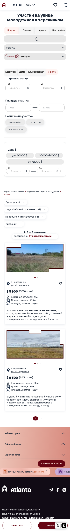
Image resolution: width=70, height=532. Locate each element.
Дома (22, 72)
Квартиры (10, 72)
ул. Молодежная (20, 285)
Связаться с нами (51, 463)
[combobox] (33, 39)
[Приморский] (23, 202)
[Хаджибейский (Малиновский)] (44, 209)
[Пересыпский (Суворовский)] (42, 217)
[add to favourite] (55, 4)
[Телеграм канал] (14, 5)
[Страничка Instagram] (19, 5)
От (9, 168)
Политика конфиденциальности (21, 509)
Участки (52, 72)
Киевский (11, 224)
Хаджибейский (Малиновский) (23, 209)
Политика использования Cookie (21, 514)
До (40, 168)
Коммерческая (36, 72)
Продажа (27, 30)
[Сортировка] (54, 236)
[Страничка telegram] (51, 491)
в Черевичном (18, 282)
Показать (52, 525)
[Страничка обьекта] (8, 284)
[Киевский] (20, 224)
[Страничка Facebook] (16, 5)
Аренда (42, 30)
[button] (12, 56)
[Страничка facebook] (57, 491)
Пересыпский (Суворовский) (22, 216)
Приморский (13, 202)
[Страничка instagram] (64, 491)
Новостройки (58, 30)
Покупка (11, 30)
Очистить (17, 525)
